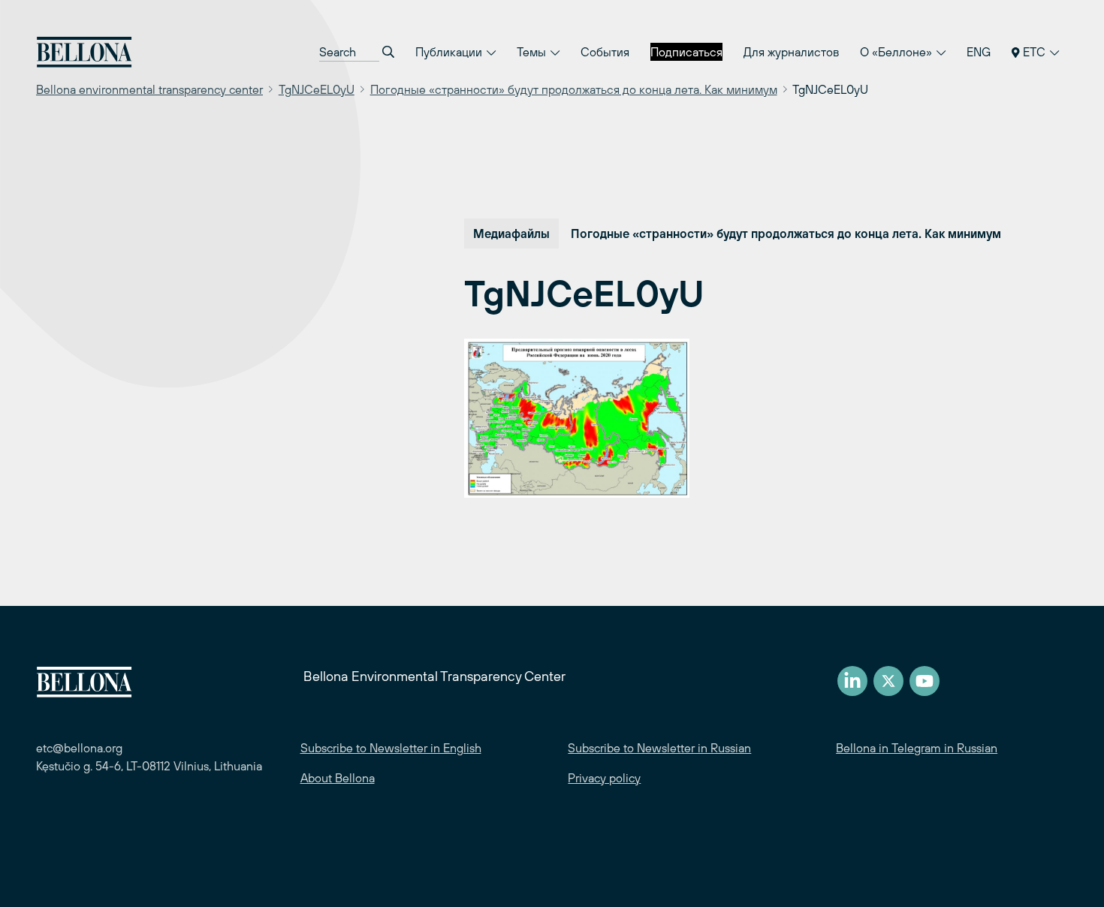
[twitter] (888, 681)
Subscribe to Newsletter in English (390, 748)
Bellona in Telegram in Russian (916, 748)
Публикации (450, 52)
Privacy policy (604, 778)
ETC (1034, 52)
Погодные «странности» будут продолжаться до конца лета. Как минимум (573, 89)
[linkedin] (852, 681)
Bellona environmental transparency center (149, 89)
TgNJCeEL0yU (316, 89)
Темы (533, 52)
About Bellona (337, 778)
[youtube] (924, 681)
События (605, 52)
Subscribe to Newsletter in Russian (659, 748)
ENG (979, 52)
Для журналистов (791, 52)
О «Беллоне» (897, 52)
